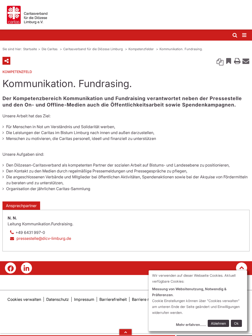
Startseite (30, 49)
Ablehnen (218, 323)
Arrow (125, 332)
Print (237, 61)
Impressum (84, 299)
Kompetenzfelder (141, 49)
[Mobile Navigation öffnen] (244, 35)
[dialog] (198, 300)
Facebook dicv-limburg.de (10, 268)
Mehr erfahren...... (191, 324)
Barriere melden (146, 299)
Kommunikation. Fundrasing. (181, 49)
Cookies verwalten (24, 299)
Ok (236, 323)
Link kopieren (220, 61)
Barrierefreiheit (113, 299)
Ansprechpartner (21, 205)
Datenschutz (57, 299)
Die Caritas (50, 49)
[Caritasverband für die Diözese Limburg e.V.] (126, 15)
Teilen (6, 61)
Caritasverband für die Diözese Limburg (93, 49)
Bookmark (228, 61)
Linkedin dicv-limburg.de (26, 268)
